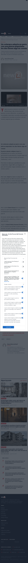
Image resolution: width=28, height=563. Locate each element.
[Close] (25, 234)
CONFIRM (8, 327)
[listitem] (14, 259)
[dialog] (14, 281)
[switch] (23, 262)
